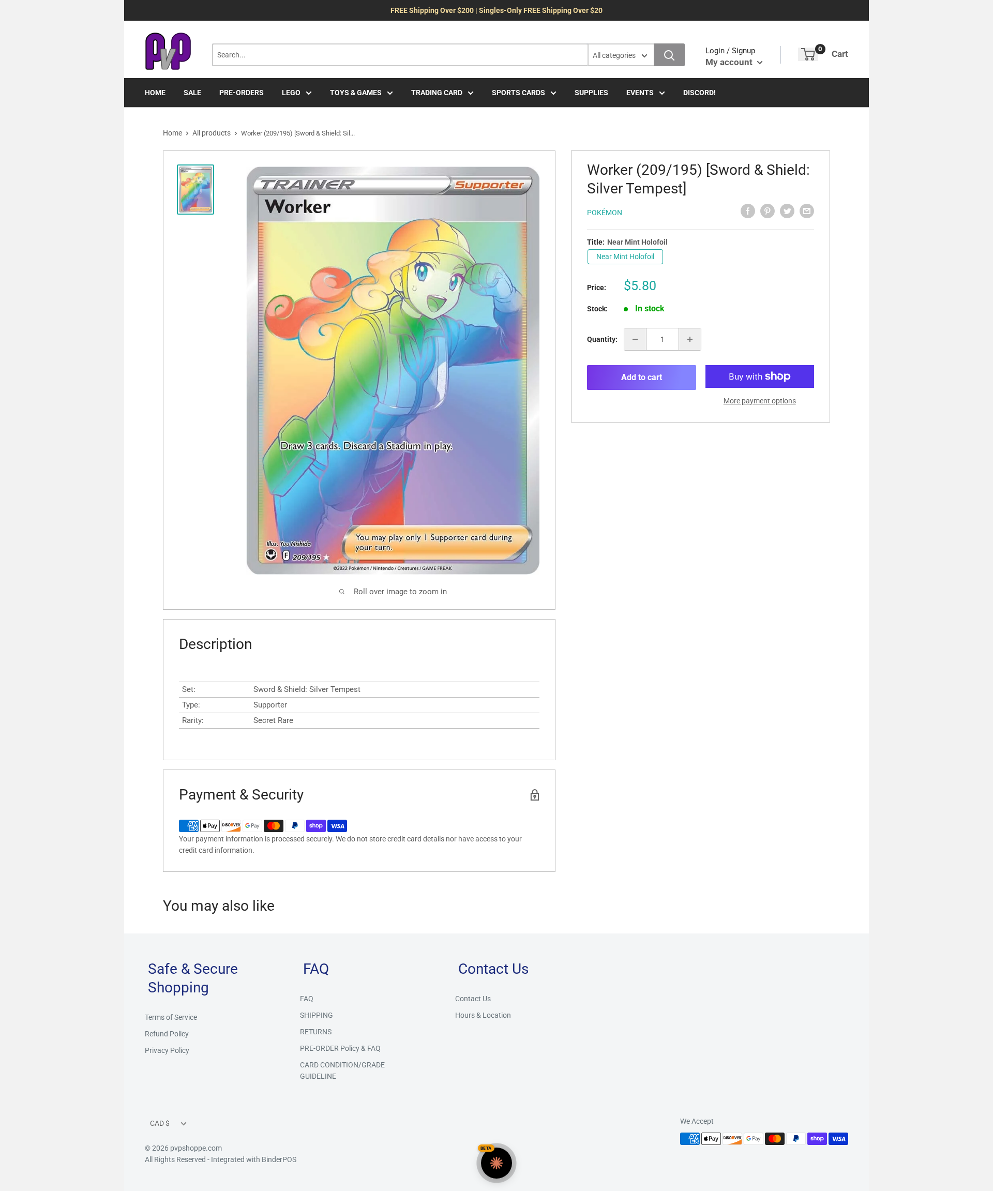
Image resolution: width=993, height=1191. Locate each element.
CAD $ (160, 1123)
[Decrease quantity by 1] (635, 339)
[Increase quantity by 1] (690, 339)
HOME (155, 92)
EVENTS (640, 92)
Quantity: (602, 339)
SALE (192, 92)
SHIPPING (316, 1015)
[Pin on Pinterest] (767, 211)
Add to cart (641, 377)
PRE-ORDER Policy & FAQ (340, 1048)
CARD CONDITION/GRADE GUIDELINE (342, 1070)
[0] (808, 54)
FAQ (306, 998)
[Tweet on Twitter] (787, 211)
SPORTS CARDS (518, 92)
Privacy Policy (167, 1050)
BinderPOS (279, 1159)
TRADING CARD (436, 92)
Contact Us (473, 998)
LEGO (291, 92)
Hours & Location (483, 1015)
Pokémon (604, 212)
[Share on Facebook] (748, 211)
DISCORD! (699, 92)
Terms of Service (171, 1017)
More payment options (760, 401)
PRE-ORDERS (241, 92)
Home (172, 133)
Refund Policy (167, 1034)
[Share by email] (807, 211)
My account (730, 62)
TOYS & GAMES (356, 92)
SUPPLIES (591, 92)
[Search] (669, 54)
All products (211, 133)
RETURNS (316, 1032)
